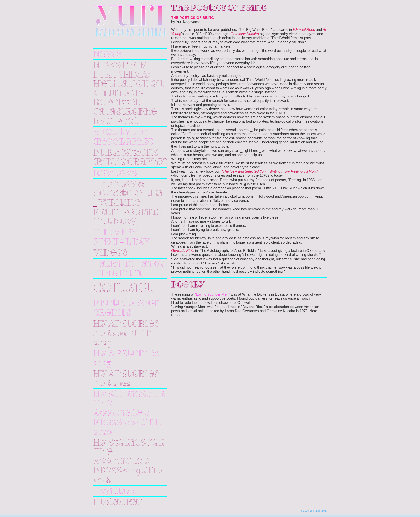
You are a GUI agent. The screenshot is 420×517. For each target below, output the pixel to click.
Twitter (114, 491)
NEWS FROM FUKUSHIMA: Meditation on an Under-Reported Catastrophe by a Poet (128, 93)
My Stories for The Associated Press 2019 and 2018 (129, 461)
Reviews (115, 173)
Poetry (188, 285)
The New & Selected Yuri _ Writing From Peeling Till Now (128, 203)
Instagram (120, 502)
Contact (123, 289)
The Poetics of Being (219, 8)
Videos (110, 253)
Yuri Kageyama (130, 21)
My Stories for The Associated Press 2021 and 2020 (129, 413)
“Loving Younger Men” (213, 294)
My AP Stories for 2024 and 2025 (126, 333)
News (107, 55)
